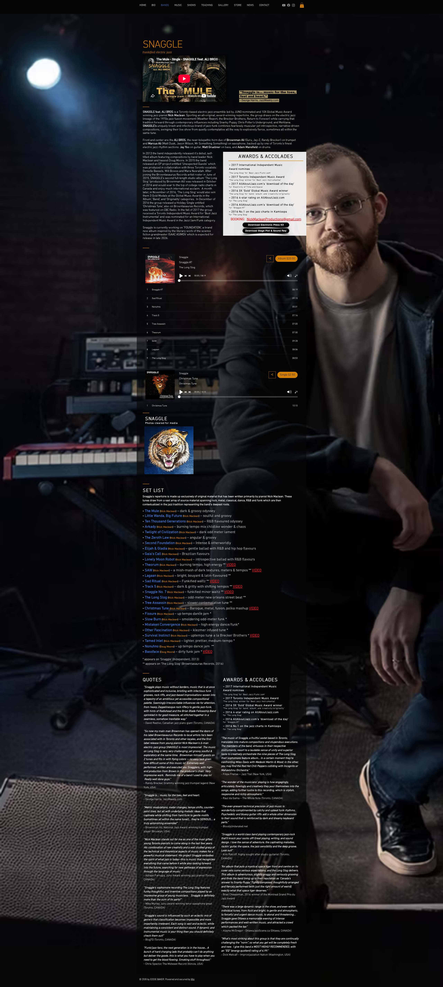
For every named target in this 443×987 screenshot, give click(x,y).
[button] (302, 5)
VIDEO (231, 565)
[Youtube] (284, 5)
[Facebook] (289, 5)
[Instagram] (293, 5)
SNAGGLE (156, 419)
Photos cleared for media (161, 423)
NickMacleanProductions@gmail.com (274, 219)
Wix (192, 979)
